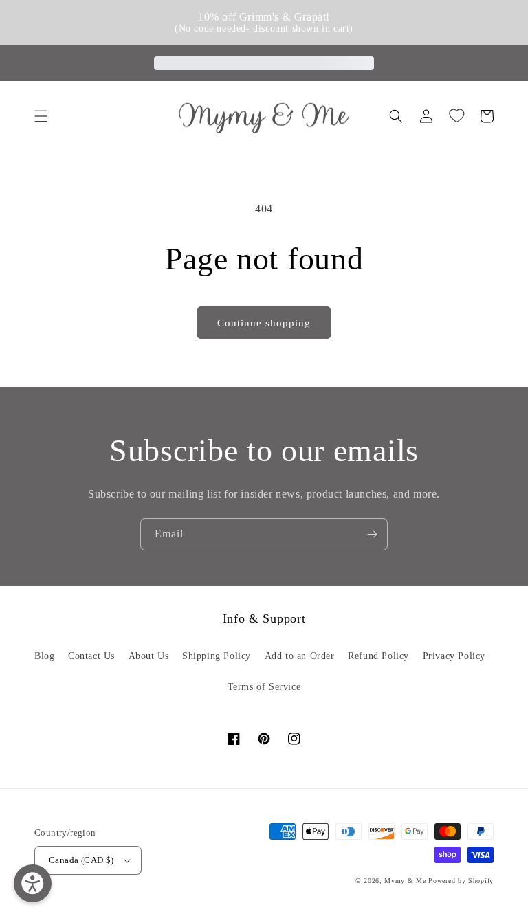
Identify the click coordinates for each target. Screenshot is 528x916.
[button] (41, 116)
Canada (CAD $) (81, 860)
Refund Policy (378, 656)
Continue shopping (264, 322)
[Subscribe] (372, 534)
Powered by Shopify (461, 880)
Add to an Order (300, 656)
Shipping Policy (216, 656)
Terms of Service (264, 687)
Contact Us (91, 656)
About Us (149, 656)
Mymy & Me (405, 880)
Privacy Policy (454, 656)
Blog (44, 656)
